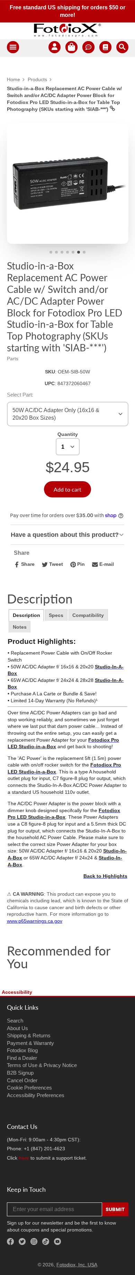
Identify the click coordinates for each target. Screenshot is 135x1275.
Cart (71, 48)
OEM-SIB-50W (74, 371)
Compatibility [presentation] (88, 615)
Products (37, 79)
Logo (67, 30)
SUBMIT (115, 1209)
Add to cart (67, 489)
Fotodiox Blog (22, 1050)
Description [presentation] (26, 615)
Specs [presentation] (56, 615)
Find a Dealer (22, 1058)
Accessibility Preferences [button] (35, 1095)
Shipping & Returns (29, 1035)
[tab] (26, 615)
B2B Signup (20, 1073)
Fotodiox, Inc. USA (76, 1264)
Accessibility (17, 992)
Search (15, 1021)
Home (13, 79)
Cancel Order (22, 1080)
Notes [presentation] (20, 627)
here (24, 1158)
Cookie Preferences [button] (29, 1088)
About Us (17, 1028)
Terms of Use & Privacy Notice (42, 1065)
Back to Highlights (105, 876)
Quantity (67, 434)
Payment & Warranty (30, 1043)
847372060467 (74, 383)
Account (54, 48)
